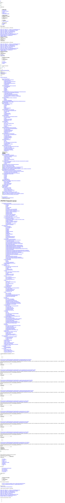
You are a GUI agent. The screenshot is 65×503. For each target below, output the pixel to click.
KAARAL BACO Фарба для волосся (12, 253)
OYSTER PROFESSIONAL (10, 236)
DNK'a (5, 107)
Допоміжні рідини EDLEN (8, 130)
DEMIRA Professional (9, 231)
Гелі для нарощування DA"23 (11, 277)
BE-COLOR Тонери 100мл (10, 244)
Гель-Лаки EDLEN (7, 129)
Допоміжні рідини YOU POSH (9, 148)
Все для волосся (4, 196)
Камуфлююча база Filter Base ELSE (11, 295)
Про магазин (4, 10)
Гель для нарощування (9, 283)
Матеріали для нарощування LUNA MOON (13, 302)
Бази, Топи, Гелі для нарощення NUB (10, 134)
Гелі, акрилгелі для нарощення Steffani (10, 142)
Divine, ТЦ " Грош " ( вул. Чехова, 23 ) (6, 32)
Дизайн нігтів (6, 330)
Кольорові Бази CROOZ (10, 274)
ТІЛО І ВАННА (4, 186)
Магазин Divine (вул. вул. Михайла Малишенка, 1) (8, 34)
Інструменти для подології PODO (11, 209)
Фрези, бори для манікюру (10, 215)
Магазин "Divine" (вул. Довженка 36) (6, 35)
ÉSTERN (7, 232)
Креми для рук (8, 333)
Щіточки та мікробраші (8, 100)
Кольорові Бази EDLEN (10, 290)
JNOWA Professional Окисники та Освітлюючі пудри (14, 246)
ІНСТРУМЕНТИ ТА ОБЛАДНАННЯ (8, 169)
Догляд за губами (7, 158)
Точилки (5, 163)
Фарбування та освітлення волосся (9, 81)
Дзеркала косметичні (7, 161)
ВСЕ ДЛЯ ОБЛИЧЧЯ (5, 154)
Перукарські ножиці (9, 216)
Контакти (3, 463)
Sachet (5, 140)
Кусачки (5, 175)
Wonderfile (7, 208)
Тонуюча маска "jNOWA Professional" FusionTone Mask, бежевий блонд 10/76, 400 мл (14, 432)
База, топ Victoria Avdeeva (10, 317)
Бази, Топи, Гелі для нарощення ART (10, 110)
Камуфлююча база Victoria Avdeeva (11, 321)
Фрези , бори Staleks (7, 181)
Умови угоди (4, 12)
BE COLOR (6, 87)
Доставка (3, 61)
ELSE (5, 292)
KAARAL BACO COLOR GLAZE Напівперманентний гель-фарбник (17, 250)
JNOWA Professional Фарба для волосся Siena (13, 247)
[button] (32, 1)
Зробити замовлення (3, 77)
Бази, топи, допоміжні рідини (9, 123)
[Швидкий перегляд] (2, 368)
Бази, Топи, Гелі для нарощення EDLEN (10, 128)
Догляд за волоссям (7, 80)
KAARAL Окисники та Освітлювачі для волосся (14, 254)
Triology (7, 238)
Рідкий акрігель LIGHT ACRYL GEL (12, 329)
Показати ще (2, 448)
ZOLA (5, 98)
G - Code (5, 297)
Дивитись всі (6, 84)
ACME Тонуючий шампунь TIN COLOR (10, 94)
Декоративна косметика (8, 156)
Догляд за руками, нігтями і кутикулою (10, 331)
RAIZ (7, 206)
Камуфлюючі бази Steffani (8, 143)
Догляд (5, 118)
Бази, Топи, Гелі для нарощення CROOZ (10, 116)
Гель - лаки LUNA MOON (10, 299)
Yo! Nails (5, 323)
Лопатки (5, 176)
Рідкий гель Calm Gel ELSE (10, 296)
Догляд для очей (6, 157)
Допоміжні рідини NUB (10, 308)
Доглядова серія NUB (7, 136)
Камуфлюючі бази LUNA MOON (11, 300)
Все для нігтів (4, 264)
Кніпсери (5, 174)
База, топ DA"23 (8, 276)
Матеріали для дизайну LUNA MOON (12, 301)
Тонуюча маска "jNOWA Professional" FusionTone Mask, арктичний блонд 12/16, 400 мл (14, 443)
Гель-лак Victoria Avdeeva (10, 320)
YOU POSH (6, 324)
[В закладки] (2, 356)
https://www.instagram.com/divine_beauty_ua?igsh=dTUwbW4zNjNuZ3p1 (13, 483)
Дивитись (3, 153)
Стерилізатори (8, 222)
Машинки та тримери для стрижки (11, 221)
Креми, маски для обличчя (8, 343)
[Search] (9, 71)
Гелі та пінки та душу (7, 188)
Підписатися (11, 456)
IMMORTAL (8, 233)
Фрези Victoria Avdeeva (8, 183)
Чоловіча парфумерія (7, 347)
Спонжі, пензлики (7, 162)
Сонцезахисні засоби (7, 345)
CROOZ (5, 105)
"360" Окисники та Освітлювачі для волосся (11, 92)
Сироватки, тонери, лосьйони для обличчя (11, 344)
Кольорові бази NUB (7, 137)
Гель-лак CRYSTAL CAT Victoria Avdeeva (13, 319)
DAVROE (5, 89)
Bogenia (5, 88)
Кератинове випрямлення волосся (9, 83)
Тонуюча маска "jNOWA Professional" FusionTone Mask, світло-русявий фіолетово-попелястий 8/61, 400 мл (17, 370)
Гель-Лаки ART (6, 111)
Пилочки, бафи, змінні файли (11, 214)
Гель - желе (6, 124)
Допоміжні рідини (7, 113)
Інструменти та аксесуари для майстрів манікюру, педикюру (14, 171)
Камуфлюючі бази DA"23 (10, 279)
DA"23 (5, 106)
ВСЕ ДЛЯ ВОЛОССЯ (5, 78)
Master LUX (8, 235)
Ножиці (5, 177)
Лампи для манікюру (9, 220)
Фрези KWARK (6, 182)
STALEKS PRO (8, 207)
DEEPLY (7, 230)
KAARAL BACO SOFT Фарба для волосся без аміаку (15, 252)
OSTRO (7, 205)
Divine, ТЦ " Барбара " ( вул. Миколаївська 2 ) (7, 45)
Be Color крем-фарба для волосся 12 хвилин (11, 95)
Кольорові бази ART (9, 269)
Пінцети (5, 99)
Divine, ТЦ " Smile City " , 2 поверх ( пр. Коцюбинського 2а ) (10, 29)
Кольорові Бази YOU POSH (8, 149)
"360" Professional (7, 86)
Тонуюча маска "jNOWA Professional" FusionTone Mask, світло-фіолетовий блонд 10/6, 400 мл (15, 360)
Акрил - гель (6, 122)
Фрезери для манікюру (9, 224)
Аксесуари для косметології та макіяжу (10, 155)
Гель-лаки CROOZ (7, 117)
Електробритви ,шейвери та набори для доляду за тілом (15, 219)
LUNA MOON (6, 298)
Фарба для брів (8, 258)
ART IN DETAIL (7, 104)
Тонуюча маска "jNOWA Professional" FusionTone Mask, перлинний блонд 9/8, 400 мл (14, 422)
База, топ (5, 141)
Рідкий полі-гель (9, 286)
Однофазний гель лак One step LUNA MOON (13, 303)
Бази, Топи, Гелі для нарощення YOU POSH (11, 146)
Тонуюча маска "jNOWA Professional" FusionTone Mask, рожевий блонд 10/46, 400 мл (14, 401)
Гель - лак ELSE (8, 293)
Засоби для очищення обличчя (9, 159)
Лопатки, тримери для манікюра (11, 211)
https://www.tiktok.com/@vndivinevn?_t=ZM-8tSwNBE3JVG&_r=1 (12, 484)
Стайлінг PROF (6, 263)
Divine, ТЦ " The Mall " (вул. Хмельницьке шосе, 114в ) (9, 33)
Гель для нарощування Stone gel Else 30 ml (13, 294)
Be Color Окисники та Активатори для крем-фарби (14, 243)
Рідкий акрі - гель (9, 291)
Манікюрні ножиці (9, 213)
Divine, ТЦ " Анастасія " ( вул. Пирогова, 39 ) (7, 46)
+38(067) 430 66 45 (5, 21)
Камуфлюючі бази (9, 285)
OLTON (7, 204)
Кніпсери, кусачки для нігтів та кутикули (13, 210)
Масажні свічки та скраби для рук (11, 334)
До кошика (2, 364)
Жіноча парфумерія (7, 346)
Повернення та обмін (5, 13)
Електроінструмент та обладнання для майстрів (12, 217)
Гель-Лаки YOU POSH (8, 147)
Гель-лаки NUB (6, 135)
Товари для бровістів (7, 82)
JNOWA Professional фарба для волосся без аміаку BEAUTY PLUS (17, 248)
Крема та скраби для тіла (8, 189)
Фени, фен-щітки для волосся (11, 223)
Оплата (3, 63)
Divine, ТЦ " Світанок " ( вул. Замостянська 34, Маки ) (9, 30)
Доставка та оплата (5, 11)
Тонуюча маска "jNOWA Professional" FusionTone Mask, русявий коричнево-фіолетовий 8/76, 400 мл (16, 391)
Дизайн (5, 112)
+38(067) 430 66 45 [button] (3, 486)
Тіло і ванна (4, 348)
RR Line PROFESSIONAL (10, 237)
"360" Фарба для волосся (8, 93)
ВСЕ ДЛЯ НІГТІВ (5, 102)
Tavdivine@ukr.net (9, 486)
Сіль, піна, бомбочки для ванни (9, 351)
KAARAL (7, 234)
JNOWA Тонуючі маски (10, 249)
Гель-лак (7, 284)
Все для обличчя (5, 335)
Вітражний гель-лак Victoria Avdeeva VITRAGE (14, 318)
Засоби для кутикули (9, 332)
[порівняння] (2, 367)
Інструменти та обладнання (6, 203)
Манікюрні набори (9, 212)
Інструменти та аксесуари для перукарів (10, 172)
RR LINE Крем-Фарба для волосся (11, 256)
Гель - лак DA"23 (9, 278)
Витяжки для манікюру (10, 218)
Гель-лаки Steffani (9, 314)
